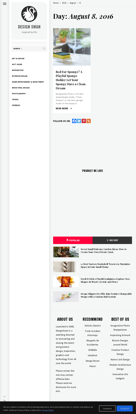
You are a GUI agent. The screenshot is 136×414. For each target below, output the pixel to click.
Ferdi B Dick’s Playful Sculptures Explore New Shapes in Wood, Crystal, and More (105, 280)
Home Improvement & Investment (28, 82)
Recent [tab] (113, 240)
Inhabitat (92, 355)
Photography (19, 93)
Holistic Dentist (92, 325)
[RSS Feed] (88, 121)
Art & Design (18, 58)
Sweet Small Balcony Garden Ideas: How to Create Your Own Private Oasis (104, 250)
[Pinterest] (84, 121)
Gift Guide (17, 64)
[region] (68, 407)
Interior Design (19, 76)
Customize (107, 408)
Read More (72, 47)
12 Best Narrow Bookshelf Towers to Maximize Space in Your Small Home (105, 265)
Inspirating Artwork (120, 335)
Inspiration (17, 70)
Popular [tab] (74, 240)
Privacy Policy (48, 410)
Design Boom (93, 360)
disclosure (61, 387)
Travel (15, 99)
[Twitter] (79, 121)
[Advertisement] (92, 144)
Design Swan (29, 27)
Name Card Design (120, 359)
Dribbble (92, 349)
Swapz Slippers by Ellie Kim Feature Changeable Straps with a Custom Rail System (106, 295)
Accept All (124, 408)
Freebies (16, 105)
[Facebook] (74, 121)
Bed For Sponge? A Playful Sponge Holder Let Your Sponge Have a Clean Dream (71, 80)
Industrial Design (20, 88)
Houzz (92, 366)
